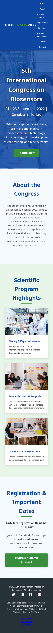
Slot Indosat (26, 624)
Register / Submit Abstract (26, 560)
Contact (42, 47)
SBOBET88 (26, 618)
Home (42, 3)
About (42, 9)
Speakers (42, 28)
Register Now (27, 152)
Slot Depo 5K (27, 621)
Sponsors (42, 41)
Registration (42, 22)
